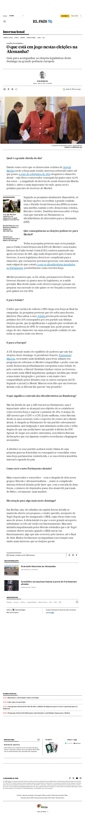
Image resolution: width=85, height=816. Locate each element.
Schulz (42, 316)
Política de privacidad (57, 795)
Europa (22, 37)
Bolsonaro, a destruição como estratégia (23, 698)
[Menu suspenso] (5, 21)
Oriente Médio (31, 37)
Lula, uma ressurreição (16, 702)
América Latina (8, 37)
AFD (50, 602)
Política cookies (46, 795)
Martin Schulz (42, 602)
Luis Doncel (42, 81)
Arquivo (48, 739)
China (39, 37)
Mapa (66, 795)
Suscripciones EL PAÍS (27, 797)
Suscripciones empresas (41, 797)
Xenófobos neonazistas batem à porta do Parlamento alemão (49, 583)
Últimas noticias (9, 694)
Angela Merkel (32, 602)
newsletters (9, 740)
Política (22, 602)
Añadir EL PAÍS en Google (73, 89)
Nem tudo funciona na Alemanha (38, 567)
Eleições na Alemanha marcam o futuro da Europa (11, 238)
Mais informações (12, 612)
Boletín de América (12, 745)
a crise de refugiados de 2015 (34, 174)
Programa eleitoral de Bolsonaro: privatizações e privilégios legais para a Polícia (39, 713)
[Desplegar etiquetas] (77, 601)
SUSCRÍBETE (65, 16)
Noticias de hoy (60, 797)
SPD (60, 602)
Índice (53, 797)
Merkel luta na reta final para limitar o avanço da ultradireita (11, 228)
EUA (43, 37)
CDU (55, 602)
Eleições (9, 602)
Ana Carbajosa (25, 569)
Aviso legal (38, 795)
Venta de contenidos (28, 795)
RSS (49, 797)
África (16, 37)
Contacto (19, 795)
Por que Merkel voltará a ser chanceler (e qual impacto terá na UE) (11, 217)
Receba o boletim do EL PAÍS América (22, 555)
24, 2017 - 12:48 (45, 83)
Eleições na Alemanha (15, 43)
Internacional (14, 32)
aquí (52, 612)
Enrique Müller (26, 587)
